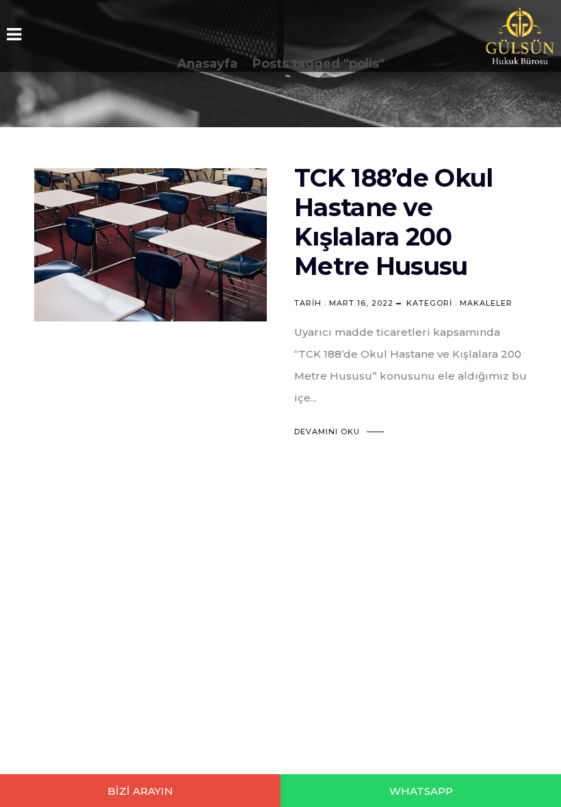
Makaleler (486, 303)
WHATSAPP (421, 790)
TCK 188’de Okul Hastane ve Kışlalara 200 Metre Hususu (393, 222)
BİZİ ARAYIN (140, 790)
